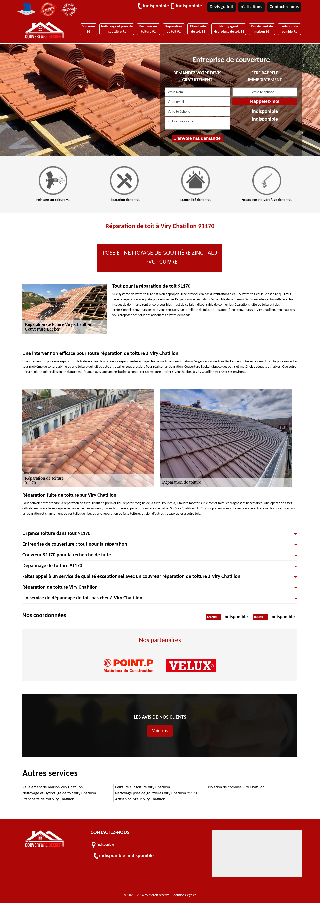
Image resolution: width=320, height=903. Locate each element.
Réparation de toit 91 (174, 29)
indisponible (156, 6)
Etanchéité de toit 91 (198, 29)
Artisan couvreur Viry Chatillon (140, 799)
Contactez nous (284, 7)
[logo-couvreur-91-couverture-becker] (45, 31)
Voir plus (160, 731)
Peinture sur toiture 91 (149, 29)
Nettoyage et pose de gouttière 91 (117, 29)
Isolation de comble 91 (289, 29)
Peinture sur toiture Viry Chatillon (142, 787)
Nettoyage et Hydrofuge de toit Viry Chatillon (59, 793)
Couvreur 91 (89, 29)
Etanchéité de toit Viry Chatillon (48, 799)
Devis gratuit (221, 7)
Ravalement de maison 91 (262, 29)
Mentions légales (184, 895)
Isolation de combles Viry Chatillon (236, 787)
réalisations (251, 7)
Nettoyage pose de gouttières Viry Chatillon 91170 (156, 793)
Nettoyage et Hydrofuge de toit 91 (229, 29)
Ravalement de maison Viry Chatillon (52, 787)
